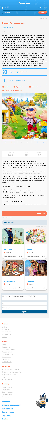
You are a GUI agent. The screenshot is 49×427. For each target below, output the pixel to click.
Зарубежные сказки (9, 374)
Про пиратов (6, 397)
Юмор (4, 345)
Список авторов (8, 412)
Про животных (7, 387)
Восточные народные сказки (12, 372)
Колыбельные (6, 362)
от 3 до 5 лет (6, 329)
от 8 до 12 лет (6, 334)
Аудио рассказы (7, 377)
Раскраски (6, 402)
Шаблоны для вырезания (11, 405)
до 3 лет (4, 327)
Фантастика (6, 347)
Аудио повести (7, 379)
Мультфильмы (7, 409)
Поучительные (7, 394)
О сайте (5, 419)
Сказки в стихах (7, 354)
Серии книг (6, 415)
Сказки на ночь (7, 392)
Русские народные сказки (11, 370)
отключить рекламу (43, 18)
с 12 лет (4, 337)
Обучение (5, 359)
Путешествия (6, 357)
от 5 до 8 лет (6, 332)
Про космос (6, 390)
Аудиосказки (43, 7)
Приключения (7, 352)
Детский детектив (8, 350)
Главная (6, 7)
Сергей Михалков (7, 28)
